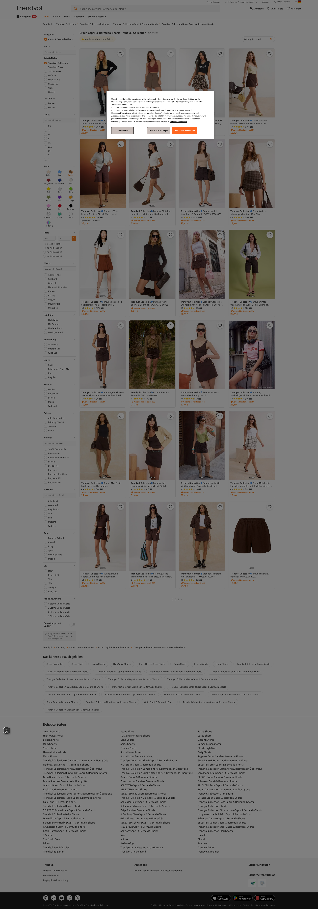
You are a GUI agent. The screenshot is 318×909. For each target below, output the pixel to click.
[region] (160, 115)
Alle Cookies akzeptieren (184, 130)
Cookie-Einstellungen (158, 130)
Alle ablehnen (122, 130)
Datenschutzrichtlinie (178, 121)
